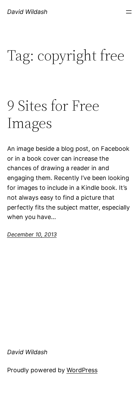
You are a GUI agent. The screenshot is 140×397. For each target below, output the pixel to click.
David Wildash (27, 11)
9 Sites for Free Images (53, 114)
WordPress (82, 370)
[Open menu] (129, 12)
